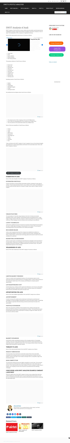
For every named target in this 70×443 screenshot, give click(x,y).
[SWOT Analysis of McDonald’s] (24, 426)
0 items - (56, 1)
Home (6, 8)
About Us (7, 12)
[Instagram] (13, 414)
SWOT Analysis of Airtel (11, 432)
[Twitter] (15, 414)
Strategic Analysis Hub (56, 55)
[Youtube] (18, 414)
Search (65, 12)
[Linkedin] (10, 414)
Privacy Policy (49, 8)
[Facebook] (8, 414)
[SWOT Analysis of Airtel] (12, 427)
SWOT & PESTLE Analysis (14, 4)
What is (34, 8)
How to (41, 8)
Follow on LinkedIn (53, 62)
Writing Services (60, 8)
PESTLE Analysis (24, 8)
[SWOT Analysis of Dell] (37, 426)
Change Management (56, 43)
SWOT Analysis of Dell (37, 430)
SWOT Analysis (13, 8)
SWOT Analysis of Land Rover (13, 173)
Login (50, 1)
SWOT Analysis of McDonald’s (23, 430)
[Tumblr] (20, 414)
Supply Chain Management (57, 49)
